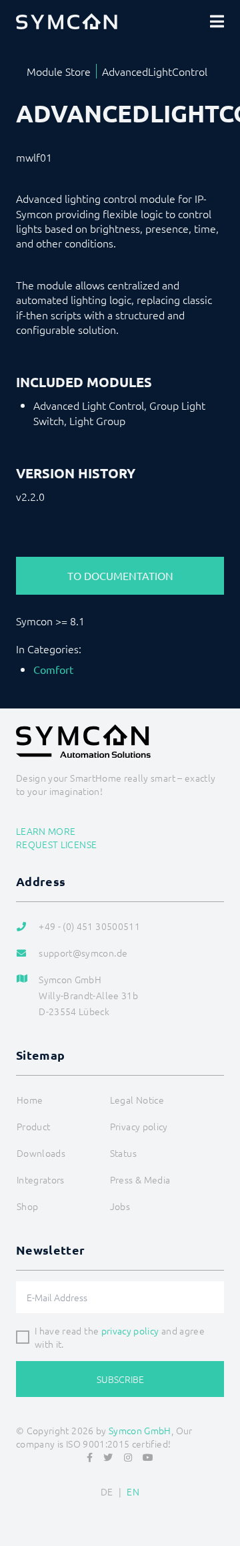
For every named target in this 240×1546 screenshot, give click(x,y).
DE (107, 1491)
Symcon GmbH (140, 1430)
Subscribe (120, 1379)
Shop (27, 1206)
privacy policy (130, 1330)
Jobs (120, 1206)
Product (33, 1126)
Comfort (53, 669)
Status (123, 1153)
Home (30, 1099)
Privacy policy (139, 1126)
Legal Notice (137, 1099)
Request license (56, 844)
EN (133, 1491)
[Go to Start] (224, 1503)
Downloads (41, 1153)
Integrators (41, 1179)
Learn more (46, 831)
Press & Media (140, 1179)
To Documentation (120, 575)
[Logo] (66, 21)
